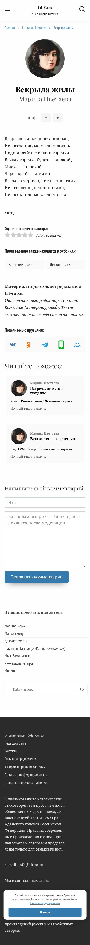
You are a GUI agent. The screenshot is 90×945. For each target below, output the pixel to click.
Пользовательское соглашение (26, 782)
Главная (10, 27)
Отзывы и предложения (21, 758)
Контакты (11, 751)
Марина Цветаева (34, 27)
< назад (10, 212)
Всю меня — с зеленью (52, 438)
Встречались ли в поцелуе (47, 391)
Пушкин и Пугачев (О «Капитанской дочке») (35, 648)
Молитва (10, 670)
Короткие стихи (20, 264)
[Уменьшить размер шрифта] (46, 117)
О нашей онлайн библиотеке (24, 735)
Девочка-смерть (16, 640)
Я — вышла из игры (19, 663)
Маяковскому (14, 633)
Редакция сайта (15, 743)
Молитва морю (15, 626)
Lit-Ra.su (45, 7)
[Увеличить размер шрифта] (58, 117)
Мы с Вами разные (17, 655)
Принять (45, 912)
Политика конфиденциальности (26, 774)
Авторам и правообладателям (25, 766)
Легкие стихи (60, 264)
